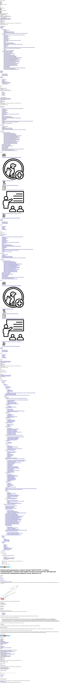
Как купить (4, 613)
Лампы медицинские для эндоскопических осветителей (12, 40)
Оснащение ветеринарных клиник (5, 653)
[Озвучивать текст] (0, 11)
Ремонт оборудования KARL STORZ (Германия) (11, 58)
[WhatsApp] (7, 567)
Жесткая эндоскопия (7, 38)
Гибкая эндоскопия (7, 36)
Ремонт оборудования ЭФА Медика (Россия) (10, 65)
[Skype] (8, 567)
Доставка (3, 614)
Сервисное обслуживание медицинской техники (7, 651)
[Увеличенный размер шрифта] (1, 3)
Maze (5, 670)
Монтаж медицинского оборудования (6, 650)
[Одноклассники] (2, 567)
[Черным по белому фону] (0, 5)
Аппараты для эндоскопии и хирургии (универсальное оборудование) (14, 34)
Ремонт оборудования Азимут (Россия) (10, 62)
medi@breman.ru (2, 21)
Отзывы (3, 227)
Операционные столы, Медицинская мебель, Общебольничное (13, 44)
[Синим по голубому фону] (0, 7)
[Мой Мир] (3, 567)
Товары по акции (4, 221)
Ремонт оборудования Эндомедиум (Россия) (10, 64)
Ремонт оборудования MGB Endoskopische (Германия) (12, 59)
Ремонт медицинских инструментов (9, 53)
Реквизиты (3, 80)
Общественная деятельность (6, 82)
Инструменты (6, 39)
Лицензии (3, 355)
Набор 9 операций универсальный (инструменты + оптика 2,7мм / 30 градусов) (16, 33)
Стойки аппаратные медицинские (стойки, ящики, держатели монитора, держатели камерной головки (19, 47)
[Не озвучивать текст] (0, 12)
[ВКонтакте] (0, 567)
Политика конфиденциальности (5, 668)
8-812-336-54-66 (5, 19)
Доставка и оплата (3, 643)
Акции (1, 72)
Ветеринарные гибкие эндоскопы (9, 31)
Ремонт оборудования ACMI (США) (9, 55)
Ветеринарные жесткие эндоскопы (9, 32)
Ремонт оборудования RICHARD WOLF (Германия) (12, 60)
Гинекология (6, 37)
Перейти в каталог (3, 681)
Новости (1, 71)
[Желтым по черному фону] (0, 6)
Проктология (6, 45)
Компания (1, 637)
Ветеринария (4, 29)
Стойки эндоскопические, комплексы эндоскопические (12, 48)
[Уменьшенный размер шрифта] (0, 1)
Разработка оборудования (6, 83)
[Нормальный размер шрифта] (1, 2)
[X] (4, 567)
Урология (5, 49)
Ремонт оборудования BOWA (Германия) (10, 56)
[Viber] (5, 567)
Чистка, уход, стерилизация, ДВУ (9, 50)
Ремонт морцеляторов (7, 54)
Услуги (1, 70)
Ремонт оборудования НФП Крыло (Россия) (10, 63)
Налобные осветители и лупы (8, 42)
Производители (4, 81)
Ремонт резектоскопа (7, 66)
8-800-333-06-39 (4, 17)
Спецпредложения (5, 74)
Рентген (5, 46)
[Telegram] (9, 567)
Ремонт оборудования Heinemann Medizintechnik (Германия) (13, 57)
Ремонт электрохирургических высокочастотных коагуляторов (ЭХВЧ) (14, 67)
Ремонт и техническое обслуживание (7, 51)
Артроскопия (6, 35)
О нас (1, 77)
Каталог (1, 27)
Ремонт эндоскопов (3, 652)
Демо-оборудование (5, 75)
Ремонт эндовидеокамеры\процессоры (9, 68)
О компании (4, 79)
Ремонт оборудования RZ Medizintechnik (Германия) (11, 61)
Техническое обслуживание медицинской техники (11, 69)
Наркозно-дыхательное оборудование (9, 43)
